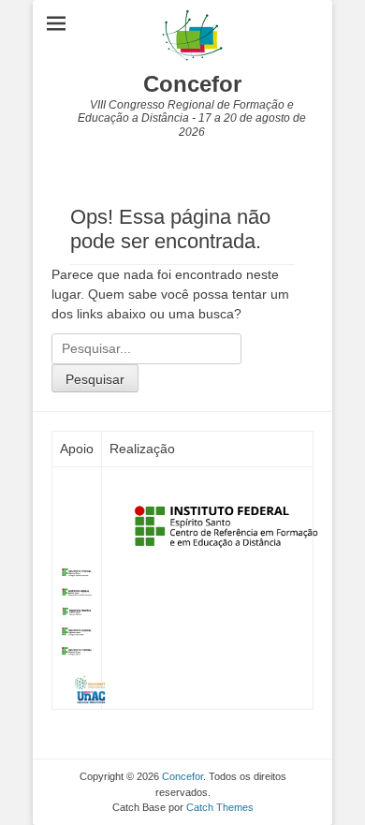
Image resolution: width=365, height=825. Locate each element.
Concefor (192, 83)
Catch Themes (220, 807)
